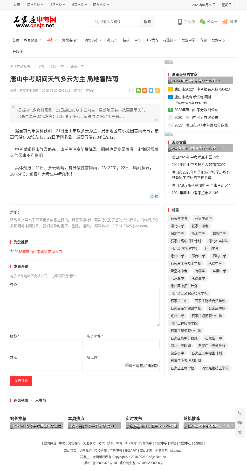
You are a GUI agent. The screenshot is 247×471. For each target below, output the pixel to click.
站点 (13, 357)
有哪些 (200, 271)
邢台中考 (198, 256)
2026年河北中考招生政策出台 (35, 425)
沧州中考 (177, 256)
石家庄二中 (179, 301)
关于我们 (85, 450)
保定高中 (177, 353)
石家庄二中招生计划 (207, 353)
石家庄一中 (213, 338)
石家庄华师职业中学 (186, 331)
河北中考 (57, 67)
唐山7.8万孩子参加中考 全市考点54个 (202, 185)
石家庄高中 (203, 218)
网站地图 (146, 450)
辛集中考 (219, 271)
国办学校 (99, 5)
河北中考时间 (181, 346)
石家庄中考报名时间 (186, 361)
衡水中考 (198, 233)
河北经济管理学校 (184, 248)
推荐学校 (77, 5)
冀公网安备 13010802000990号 (141, 463)
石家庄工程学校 (182, 368)
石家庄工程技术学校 (186, 263)
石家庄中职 (216, 308)
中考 (50, 40)
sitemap (175, 450)
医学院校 (33, 5)
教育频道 (31, 40)
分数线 (18, 52)
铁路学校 (55, 5)
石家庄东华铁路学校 (186, 308)
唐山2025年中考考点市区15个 (196, 157)
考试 (110, 40)
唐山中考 (77, 67)
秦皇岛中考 (179, 271)
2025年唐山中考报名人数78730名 (198, 164)
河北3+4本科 (218, 241)
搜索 (147, 22)
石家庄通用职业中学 (207, 316)
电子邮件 (95, 336)
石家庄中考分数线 (211, 346)
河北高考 (91, 40)
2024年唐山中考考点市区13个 (193, 148)
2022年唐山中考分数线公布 (196, 110)
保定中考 (177, 233)
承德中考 (215, 263)
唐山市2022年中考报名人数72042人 (203, 89)
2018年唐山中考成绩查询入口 (38, 252)
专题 (203, 40)
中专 (137, 40)
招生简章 (170, 40)
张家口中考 (200, 226)
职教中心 (218, 40)
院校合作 (100, 450)
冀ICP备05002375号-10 (100, 463)
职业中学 (188, 40)
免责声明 (161, 450)
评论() (90, 90)
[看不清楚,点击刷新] (141, 366)
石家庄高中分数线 (184, 338)
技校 (126, 40)
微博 (233, 22)
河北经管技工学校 (215, 368)
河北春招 (69, 40)
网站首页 (70, 450)
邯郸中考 (219, 233)
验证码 (93, 357)
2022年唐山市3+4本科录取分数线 (201, 125)
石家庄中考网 (29, 90)
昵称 (14, 336)
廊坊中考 (219, 256)
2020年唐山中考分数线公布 (196, 117)
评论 (13, 285)
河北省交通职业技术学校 (189, 293)
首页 (17, 5)
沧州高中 (177, 278)
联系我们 (131, 450)
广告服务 (116, 450)
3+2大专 (152, 40)
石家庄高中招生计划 (186, 241)
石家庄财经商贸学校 (210, 301)
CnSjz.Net (153, 457)
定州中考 (177, 316)
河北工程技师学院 (184, 323)
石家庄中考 (179, 218)
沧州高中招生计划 (184, 286)
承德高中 (198, 278)
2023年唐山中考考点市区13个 (193, 80)
